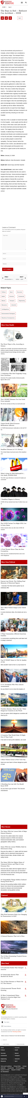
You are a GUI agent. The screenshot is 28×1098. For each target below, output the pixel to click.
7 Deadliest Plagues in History (10, 499)
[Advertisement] (14, 35)
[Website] (14, 264)
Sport (9, 7)
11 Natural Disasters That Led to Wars (12, 936)
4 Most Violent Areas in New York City (13, 759)
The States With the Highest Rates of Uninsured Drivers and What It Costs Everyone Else (12, 864)
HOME (4, 7)
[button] (21, 2)
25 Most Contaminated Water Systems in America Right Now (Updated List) (10, 997)
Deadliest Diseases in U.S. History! (12, 449)
